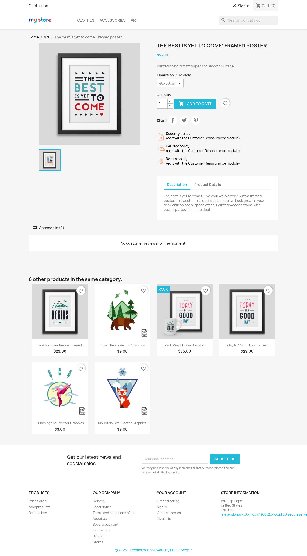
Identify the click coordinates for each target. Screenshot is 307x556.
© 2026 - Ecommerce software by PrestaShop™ (153, 550)
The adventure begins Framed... (60, 345)
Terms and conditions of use (114, 513)
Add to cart (195, 103)
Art (134, 20)
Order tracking (168, 501)
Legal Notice (102, 507)
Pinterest (195, 120)
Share (172, 120)
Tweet (184, 120)
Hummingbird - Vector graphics (60, 423)
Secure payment (105, 524)
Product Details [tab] (207, 184)
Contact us (38, 5)
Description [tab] (177, 184)
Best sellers (38, 513)
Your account (171, 492)
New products (40, 507)
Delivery (99, 501)
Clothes (85, 20)
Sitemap (99, 536)
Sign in (162, 507)
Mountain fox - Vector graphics (122, 423)
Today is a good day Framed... (247, 345)
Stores (98, 542)
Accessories (113, 20)
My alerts (164, 518)
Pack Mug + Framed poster (185, 345)
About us (100, 518)
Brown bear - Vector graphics (122, 345)
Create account (169, 513)
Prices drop (38, 501)
